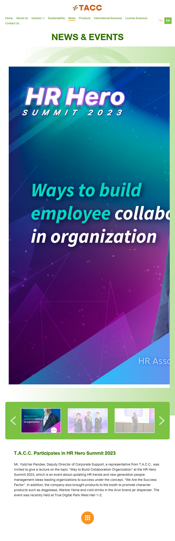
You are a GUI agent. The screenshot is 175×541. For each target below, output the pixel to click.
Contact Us (12, 23)
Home (9, 18)
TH (161, 20)
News (72, 18)
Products (85, 18)
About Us (22, 18)
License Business (136, 18)
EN (168, 20)
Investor (36, 18)
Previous (13, 420)
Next (162, 420)
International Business (108, 18)
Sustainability (56, 18)
